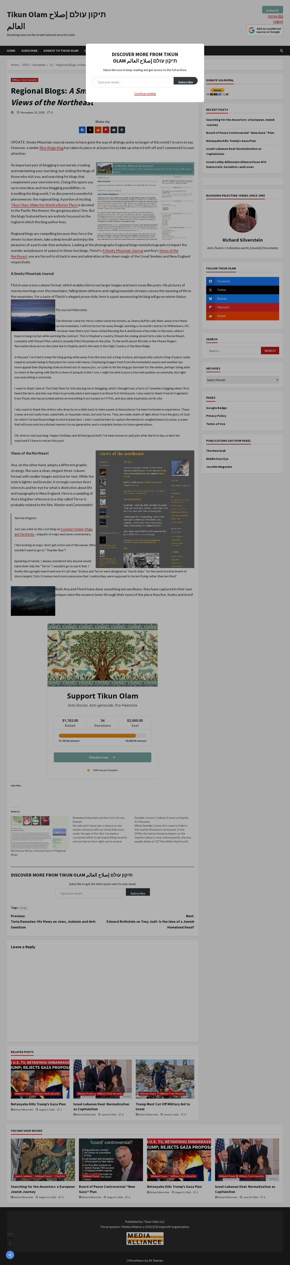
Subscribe (185, 82)
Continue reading (145, 93)
